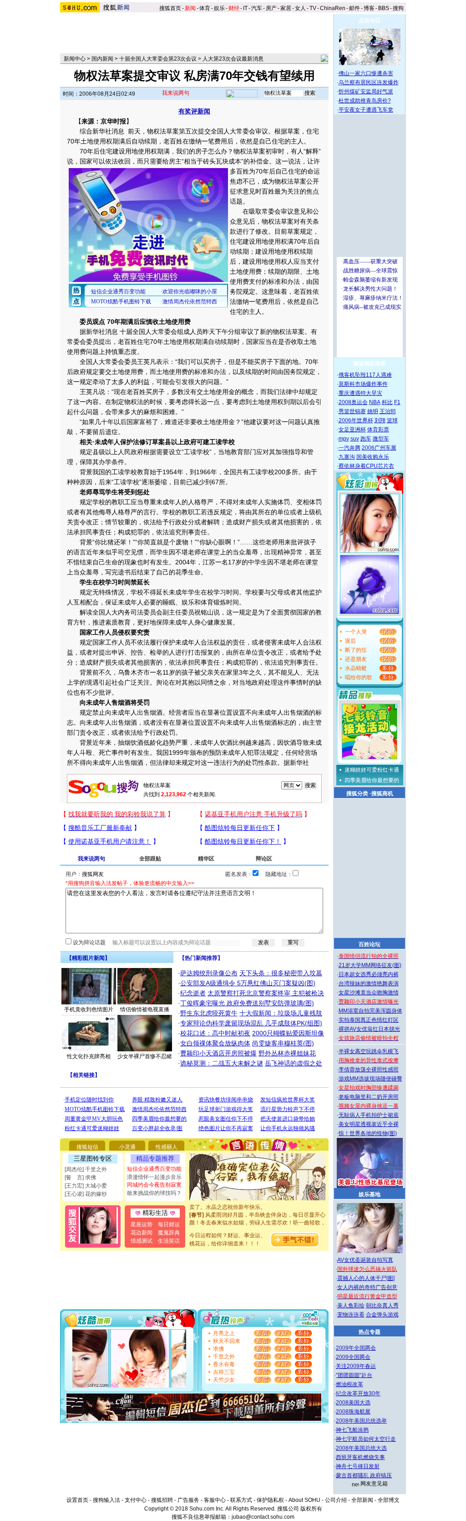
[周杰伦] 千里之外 (86, 1169)
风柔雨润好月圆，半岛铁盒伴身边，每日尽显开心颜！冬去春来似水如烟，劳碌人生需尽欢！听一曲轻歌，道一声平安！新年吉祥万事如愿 (257, 1212)
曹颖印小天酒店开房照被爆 (218, 1053)
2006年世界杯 (356, 420)
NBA (374, 402)
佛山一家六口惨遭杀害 (366, 73)
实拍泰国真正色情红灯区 (369, 1020)
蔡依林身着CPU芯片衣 (366, 466)
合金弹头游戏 (382, 1314)
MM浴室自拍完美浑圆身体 (370, 1011)
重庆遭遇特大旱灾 (360, 393)
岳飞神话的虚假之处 (293, 1063)
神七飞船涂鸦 (352, 1430)
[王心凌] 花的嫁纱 (86, 1194)
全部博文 (389, 1500)
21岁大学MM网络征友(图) (370, 965)
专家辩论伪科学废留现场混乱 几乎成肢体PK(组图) (251, 1023)
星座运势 (141, 1224)
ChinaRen (332, 8)
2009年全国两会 (356, 1348)
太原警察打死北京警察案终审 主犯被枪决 (266, 993)
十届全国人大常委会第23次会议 (158, 59)
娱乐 (219, 8)
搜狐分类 (357, 793)
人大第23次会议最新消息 (233, 59)
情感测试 (141, 1241)
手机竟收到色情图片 (88, 1009)
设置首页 (77, 1500)
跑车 (365, 438)
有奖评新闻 (194, 111)
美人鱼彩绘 (351, 1305)
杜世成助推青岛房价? (365, 100)
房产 (271, 8)
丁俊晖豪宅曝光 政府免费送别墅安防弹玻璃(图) (247, 1003)
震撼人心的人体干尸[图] (366, 1278)
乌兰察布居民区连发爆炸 (369, 82)
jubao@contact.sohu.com (263, 1517)
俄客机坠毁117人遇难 (365, 375)
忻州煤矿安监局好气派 (366, 91)
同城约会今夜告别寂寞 (154, 1185)
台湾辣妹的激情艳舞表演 (369, 983)
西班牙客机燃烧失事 (360, 1457)
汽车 (256, 8)
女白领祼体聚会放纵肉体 (215, 1043)
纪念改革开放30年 (358, 1393)
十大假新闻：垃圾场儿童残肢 (280, 1013)
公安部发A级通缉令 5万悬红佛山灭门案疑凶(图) (247, 983)
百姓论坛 (369, 944)
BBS (383, 8)
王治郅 (388, 411)
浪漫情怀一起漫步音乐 (154, 1177)
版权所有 (311, 1509)
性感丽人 (166, 1147)
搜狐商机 (382, 793)
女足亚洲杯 (352, 429)
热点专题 (369, 1332)
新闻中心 (75, 59)
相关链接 (84, 1075)
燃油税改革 (349, 1384)
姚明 (372, 411)
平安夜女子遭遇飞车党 (366, 110)
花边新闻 (141, 1232)
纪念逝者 (193, 993)
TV (312, 8)
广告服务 (188, 1500)
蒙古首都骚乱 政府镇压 (364, 1475)
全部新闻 (362, 1500)
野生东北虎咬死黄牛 (209, 1013)
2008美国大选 (353, 1402)
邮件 (354, 8)
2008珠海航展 (353, 1411)
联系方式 (241, 1500)
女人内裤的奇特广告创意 (367, 1287)
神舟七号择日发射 (358, 1466)
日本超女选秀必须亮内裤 (369, 974)
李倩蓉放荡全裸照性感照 (369, 1069)
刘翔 (380, 420)
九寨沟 (347, 457)
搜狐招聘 (162, 1500)
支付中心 (136, 1500)
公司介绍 (336, 1500)
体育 (204, 8)
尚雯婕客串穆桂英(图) (283, 1043)
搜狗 (399, 8)
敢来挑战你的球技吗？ (154, 1193)
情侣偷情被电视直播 (144, 1009)
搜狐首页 (170, 8)
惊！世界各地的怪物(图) (368, 1133)
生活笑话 (169, 1241)
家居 (285, 8)
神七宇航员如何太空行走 (366, 1439)
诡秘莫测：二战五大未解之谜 (221, 1063)
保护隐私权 (270, 1500)
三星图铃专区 (93, 1158)
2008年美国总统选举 (361, 1421)
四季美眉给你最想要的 (371, 780)
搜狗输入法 (106, 1500)
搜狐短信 (87, 1147)
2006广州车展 (379, 448)
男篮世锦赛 (352, 411)
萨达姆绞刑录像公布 (209, 973)
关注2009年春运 (356, 1366)
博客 (369, 8)
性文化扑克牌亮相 (89, 1056)
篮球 (392, 420)
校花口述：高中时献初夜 (215, 1033)
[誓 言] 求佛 (80, 1177)
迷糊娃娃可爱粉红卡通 (371, 770)
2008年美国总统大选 (361, 1448)
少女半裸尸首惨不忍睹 (144, 1056)
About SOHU (304, 1500)
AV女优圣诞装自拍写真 (365, 1260)
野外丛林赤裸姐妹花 (287, 1053)
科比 (387, 402)
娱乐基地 (369, 1194)
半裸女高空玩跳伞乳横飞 (369, 1051)
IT (245, 8)
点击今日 (369, 20)
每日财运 (169, 1224)
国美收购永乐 (372, 457)
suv (354, 438)
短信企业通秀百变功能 (154, 1169)
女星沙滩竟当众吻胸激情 (369, 992)
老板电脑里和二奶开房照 (369, 1097)
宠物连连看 (351, 1314)
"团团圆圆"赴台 (354, 1375)
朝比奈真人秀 (382, 1305)
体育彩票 (378, 429)
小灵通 (127, 1147)
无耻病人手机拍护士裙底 (369, 1115)
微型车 (381, 438)
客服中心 (215, 1500)
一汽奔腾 (349, 448)
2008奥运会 (353, 402)
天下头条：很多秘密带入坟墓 (280, 973)
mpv (344, 438)
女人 (300, 8)
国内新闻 (102, 59)
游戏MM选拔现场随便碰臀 (370, 1078)
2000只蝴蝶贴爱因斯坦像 (288, 1033)
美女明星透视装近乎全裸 (369, 1124)
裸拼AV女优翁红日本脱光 (369, 1029)
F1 (397, 402)
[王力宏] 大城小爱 (86, 1186)
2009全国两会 (353, 1357)
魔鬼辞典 (169, 1232)
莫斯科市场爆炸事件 (363, 384)
